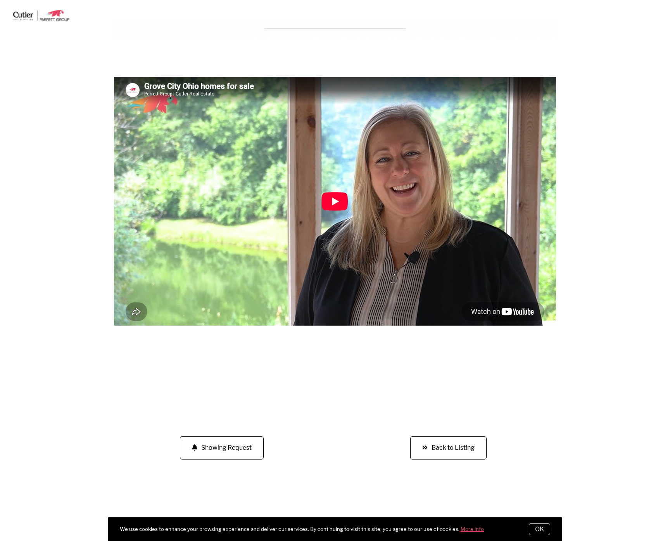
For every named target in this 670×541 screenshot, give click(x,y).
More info (472, 529)
